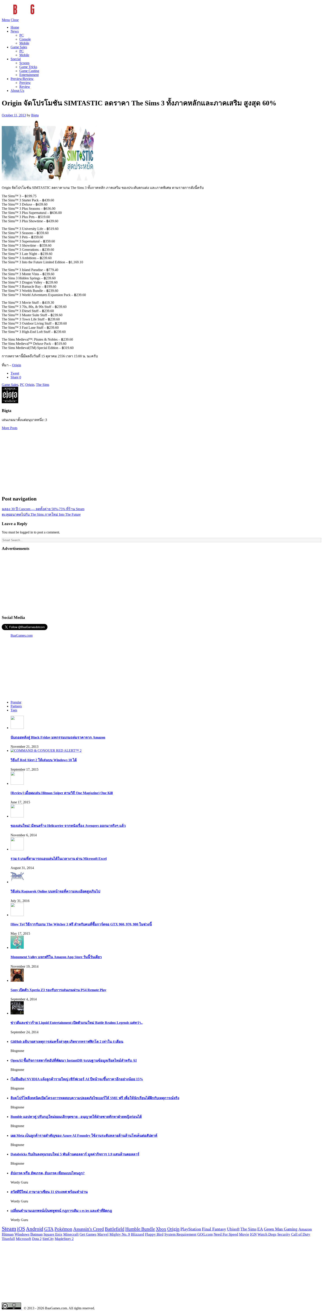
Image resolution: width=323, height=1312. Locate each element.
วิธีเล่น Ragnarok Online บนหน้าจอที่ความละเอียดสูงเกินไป (55, 891)
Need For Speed (226, 1234)
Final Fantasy (214, 1229)
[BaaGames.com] (41, 16)
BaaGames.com (22, 635)
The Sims (42, 385)
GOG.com (205, 1234)
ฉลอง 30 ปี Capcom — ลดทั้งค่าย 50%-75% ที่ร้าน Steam (43, 509)
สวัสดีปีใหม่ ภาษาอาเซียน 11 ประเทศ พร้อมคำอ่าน (49, 1192)
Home (15, 27)
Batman (36, 1234)
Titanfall (8, 1239)
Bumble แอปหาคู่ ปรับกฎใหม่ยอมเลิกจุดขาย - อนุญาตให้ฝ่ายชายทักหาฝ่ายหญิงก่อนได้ (76, 1117)
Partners (16, 706)
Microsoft (23, 1239)
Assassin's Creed (88, 1229)
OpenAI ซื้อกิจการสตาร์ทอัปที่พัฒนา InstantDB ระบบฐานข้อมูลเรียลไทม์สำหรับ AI (74, 1060)
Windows (22, 1234)
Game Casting (29, 71)
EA (260, 1229)
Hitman (8, 1234)
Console (25, 39)
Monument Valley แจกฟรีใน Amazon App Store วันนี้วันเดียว (56, 957)
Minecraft (71, 1234)
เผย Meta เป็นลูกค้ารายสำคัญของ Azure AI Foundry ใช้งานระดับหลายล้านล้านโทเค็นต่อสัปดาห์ (84, 1135)
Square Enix (53, 1234)
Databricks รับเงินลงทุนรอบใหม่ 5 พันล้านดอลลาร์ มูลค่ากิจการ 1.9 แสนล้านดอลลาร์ (75, 1154)
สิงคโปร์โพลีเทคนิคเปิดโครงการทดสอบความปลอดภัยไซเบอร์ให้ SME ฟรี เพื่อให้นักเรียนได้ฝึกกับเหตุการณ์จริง (95, 1098)
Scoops (24, 63)
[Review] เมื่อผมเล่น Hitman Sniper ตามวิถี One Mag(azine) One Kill (62, 793)
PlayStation (190, 1229)
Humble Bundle (140, 1229)
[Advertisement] (161, 461)
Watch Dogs (267, 1234)
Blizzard (137, 1234)
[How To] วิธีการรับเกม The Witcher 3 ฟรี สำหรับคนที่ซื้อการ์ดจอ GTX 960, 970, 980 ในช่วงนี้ (81, 924)
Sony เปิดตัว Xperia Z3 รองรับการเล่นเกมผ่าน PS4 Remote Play (58, 990)
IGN (253, 1234)
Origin (16, 365)
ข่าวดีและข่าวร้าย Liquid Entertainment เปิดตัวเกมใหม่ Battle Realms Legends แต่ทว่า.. (77, 1023)
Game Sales (19, 47)
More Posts (9, 428)
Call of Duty (300, 1234)
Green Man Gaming (281, 1229)
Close (15, 20)
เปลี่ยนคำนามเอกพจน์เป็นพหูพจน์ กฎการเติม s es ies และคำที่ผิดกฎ (61, 1211)
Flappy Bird (154, 1234)
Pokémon (63, 1229)
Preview (25, 83)
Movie (244, 1234)
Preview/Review (22, 79)
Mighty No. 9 (119, 1234)
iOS (21, 1229)
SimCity (48, 1239)
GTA (49, 1229)
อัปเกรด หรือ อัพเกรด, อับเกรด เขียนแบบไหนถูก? (48, 1173)
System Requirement (180, 1234)
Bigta (35, 115)
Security (283, 1234)
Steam (9, 1228)
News (15, 31)
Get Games (88, 1234)
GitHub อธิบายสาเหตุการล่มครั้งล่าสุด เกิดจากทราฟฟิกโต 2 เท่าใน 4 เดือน (67, 1041)
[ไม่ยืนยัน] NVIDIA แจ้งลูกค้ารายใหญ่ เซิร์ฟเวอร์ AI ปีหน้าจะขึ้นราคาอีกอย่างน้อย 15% (77, 1079)
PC (21, 35)
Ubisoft (233, 1229)
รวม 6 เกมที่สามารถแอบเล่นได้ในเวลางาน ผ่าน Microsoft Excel (59, 858)
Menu (6, 20)
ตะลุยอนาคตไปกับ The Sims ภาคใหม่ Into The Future (41, 514)
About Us (17, 90)
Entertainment (29, 75)
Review (24, 87)
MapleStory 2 (64, 1239)
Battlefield (114, 1229)
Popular (16, 702)
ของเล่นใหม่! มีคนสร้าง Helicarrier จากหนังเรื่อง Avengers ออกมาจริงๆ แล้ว (68, 826)
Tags (14, 710)
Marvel (103, 1234)
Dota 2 (37, 1239)
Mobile (24, 43)
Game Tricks (28, 67)
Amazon (305, 1229)
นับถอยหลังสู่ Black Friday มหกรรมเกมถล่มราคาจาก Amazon (58, 737)
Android (34, 1229)
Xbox (161, 1229)
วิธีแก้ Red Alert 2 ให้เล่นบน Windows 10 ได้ (44, 760)
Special (16, 59)
